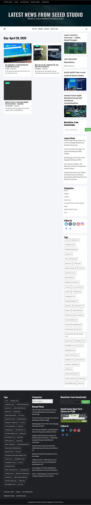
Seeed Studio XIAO (71, 355)
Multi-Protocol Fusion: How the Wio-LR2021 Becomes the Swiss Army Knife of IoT (45, 448)
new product (79, 306)
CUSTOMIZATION (24, 2)
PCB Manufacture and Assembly (74, 335)
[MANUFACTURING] (82, 2)
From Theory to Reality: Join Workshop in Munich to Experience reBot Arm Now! (75, 166)
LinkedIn (40, 29)
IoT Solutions (77, 287)
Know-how (67, 200)
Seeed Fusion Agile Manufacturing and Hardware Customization (73, 99)
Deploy (66, 194)
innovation (69, 277)
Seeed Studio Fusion (70, 209)
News (7, 46)
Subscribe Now (86, 402)
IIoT (81, 268)
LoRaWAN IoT (70, 296)
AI (66, 240)
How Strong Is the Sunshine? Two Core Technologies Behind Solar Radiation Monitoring (74, 143)
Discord (46, 29)
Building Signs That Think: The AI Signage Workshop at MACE (74, 159)
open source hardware (73, 324)
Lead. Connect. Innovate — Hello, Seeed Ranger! (72, 37)
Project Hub (54, 29)
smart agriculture (71, 374)
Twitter (34, 29)
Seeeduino (69, 360)
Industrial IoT (70, 273)
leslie (8, 69)
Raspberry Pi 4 (70, 345)
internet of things (71, 282)
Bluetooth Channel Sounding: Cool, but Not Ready (44, 455)
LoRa (67, 292)
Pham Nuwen (9, 106)
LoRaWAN (77, 292)
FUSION (16, 2)
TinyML (82, 378)
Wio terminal (70, 383)
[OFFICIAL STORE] (72, 2)
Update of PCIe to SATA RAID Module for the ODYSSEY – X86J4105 (17, 103)
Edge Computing (71, 259)
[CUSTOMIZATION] (79, 2)
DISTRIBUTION (45, 2)
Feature (66, 197)
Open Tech (69, 329)
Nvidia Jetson (78, 315)
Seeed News (70, 350)
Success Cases (71, 378)
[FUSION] (75, 2)
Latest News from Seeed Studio (45, 14)
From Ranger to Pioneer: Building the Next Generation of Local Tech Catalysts (44, 469)
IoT (67, 287)
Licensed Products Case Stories (74, 203)
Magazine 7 (51, 502)
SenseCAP (80, 360)
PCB (78, 329)
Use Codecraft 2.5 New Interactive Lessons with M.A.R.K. (16, 66)
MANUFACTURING (35, 2)
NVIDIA (68, 315)
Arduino (75, 240)
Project (68, 341)
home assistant (71, 268)
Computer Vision (71, 249)
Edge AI (68, 254)
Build (66, 190)
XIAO (80, 383)
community (69, 245)
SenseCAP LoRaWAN (71, 364)
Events (68, 263)
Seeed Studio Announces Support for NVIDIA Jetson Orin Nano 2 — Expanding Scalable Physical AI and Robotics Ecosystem (75, 175)
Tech (65, 213)
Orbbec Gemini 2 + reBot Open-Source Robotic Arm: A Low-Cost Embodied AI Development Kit (44, 462)
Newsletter (77, 310)
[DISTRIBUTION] (85, 2)
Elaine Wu (38, 69)
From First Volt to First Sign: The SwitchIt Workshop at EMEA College (74, 151)
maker (68, 306)
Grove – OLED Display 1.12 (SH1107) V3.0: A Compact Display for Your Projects (45, 475)
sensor (68, 369)
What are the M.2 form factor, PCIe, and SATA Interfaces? (47, 66)
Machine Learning (71, 301)
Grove (77, 263)
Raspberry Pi (80, 341)
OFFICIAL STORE (8, 2)
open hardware (71, 320)
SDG (80, 345)
